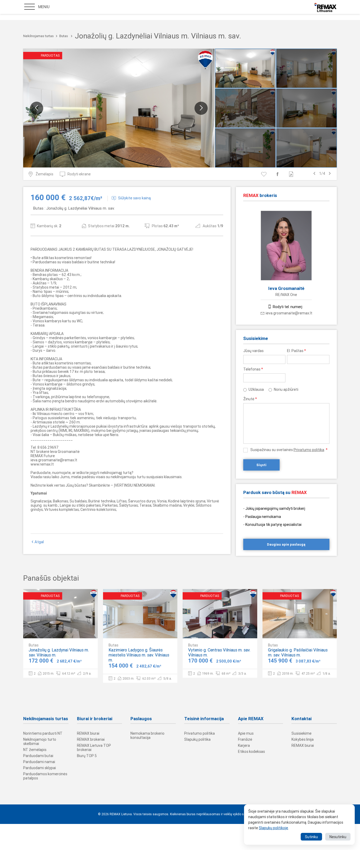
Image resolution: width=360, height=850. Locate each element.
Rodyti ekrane (79, 174)
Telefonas (253, 369)
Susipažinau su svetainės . (289, 450)
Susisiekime (301, 733)
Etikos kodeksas (251, 751)
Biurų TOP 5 (87, 756)
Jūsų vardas (253, 351)
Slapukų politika (197, 739)
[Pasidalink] (278, 174)
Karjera (244, 745)
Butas (63, 36)
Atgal (39, 542)
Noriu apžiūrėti (286, 389)
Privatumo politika (309, 450)
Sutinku (311, 837)
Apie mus (246, 733)
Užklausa (256, 389)
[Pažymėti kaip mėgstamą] (264, 174)
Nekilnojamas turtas (38, 36)
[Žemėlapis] (77, 629)
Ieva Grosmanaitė (286, 288)
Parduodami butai (38, 756)
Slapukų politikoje (273, 828)
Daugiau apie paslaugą (286, 544)
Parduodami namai (39, 762)
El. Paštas (296, 351)
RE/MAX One (286, 295)
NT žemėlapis (34, 750)
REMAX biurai (88, 733)
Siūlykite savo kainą (134, 198)
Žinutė (250, 399)
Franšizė (245, 739)
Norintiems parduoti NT (42, 733)
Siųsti (261, 465)
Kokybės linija (302, 739)
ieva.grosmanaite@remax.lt (289, 313)
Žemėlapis (44, 174)
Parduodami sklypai (39, 768)
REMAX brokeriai (91, 739)
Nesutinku (337, 837)
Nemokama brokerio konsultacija (147, 735)
